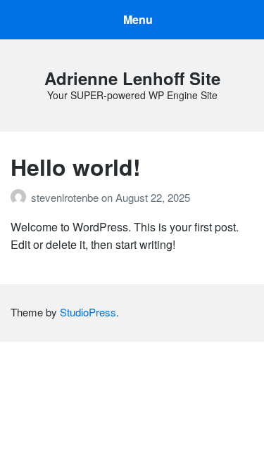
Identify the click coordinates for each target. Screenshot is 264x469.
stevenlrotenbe (66, 197)
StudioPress (88, 311)
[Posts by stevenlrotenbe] (21, 197)
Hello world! (76, 166)
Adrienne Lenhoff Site (132, 78)
